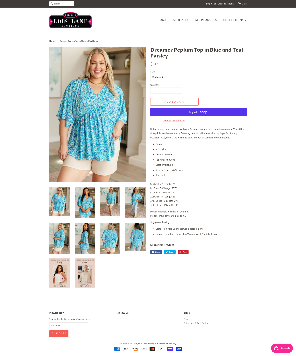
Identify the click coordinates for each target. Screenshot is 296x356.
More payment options (174, 120)
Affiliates (181, 20)
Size (152, 71)
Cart (244, 3)
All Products (206, 20)
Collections (234, 20)
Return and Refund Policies (196, 323)
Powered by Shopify (166, 343)
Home (162, 20)
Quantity (154, 84)
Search (187, 319)
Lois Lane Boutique (147, 343)
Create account (226, 3)
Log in (209, 3)
